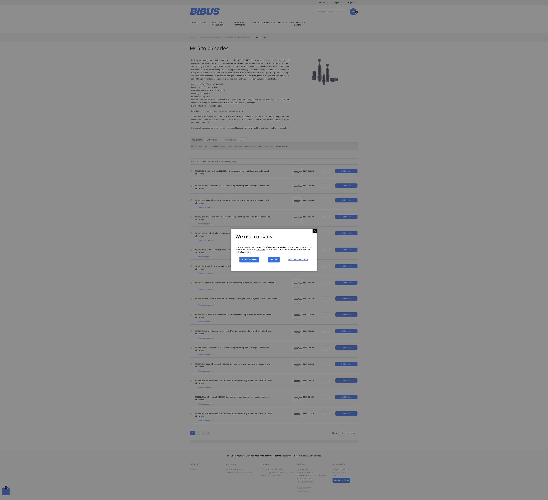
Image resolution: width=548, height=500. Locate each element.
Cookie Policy (261, 249)
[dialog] (274, 250)
